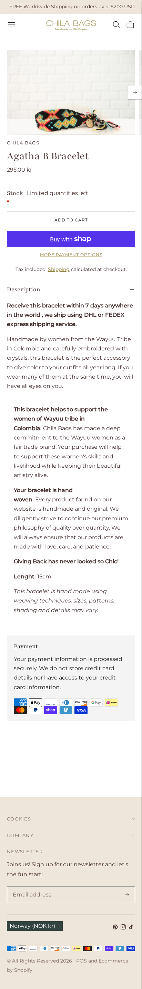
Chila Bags (23, 142)
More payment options (71, 254)
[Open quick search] (116, 24)
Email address (31, 887)
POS (81, 961)
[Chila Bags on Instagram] (123, 927)
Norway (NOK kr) (32, 926)
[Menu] (12, 24)
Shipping (59, 269)
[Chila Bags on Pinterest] (115, 927)
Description (23, 289)
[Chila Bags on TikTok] (131, 927)
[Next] (135, 92)
